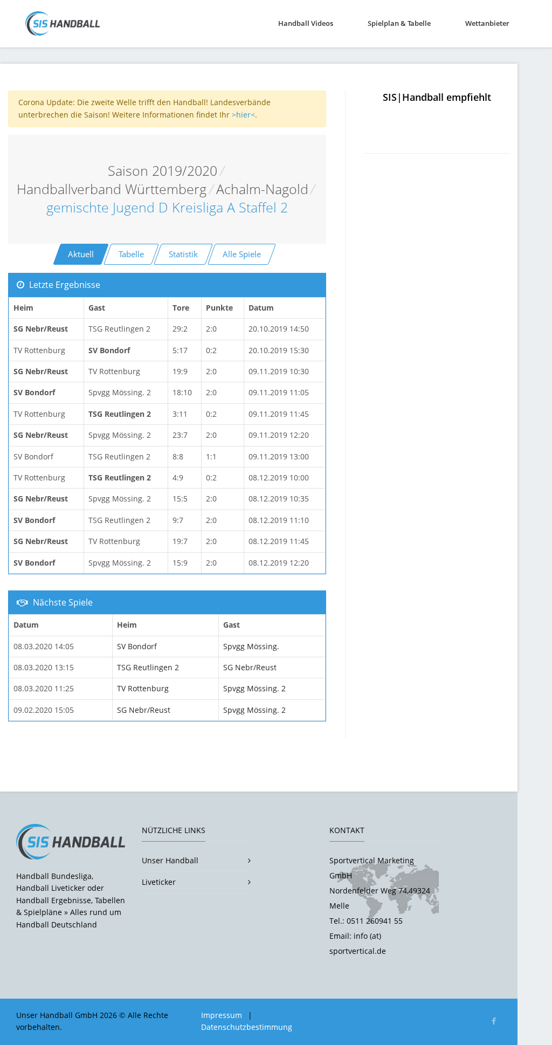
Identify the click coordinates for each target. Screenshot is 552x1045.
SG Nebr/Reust (250, 667)
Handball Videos (305, 23)
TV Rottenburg (143, 688)
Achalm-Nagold (262, 189)
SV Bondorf (137, 646)
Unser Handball (170, 860)
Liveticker (159, 882)
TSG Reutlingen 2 (148, 667)
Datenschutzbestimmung (246, 1027)
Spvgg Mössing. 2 (254, 688)
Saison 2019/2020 (162, 171)
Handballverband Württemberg (111, 189)
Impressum (221, 1015)
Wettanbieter (487, 23)
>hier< (243, 114)
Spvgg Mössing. (251, 646)
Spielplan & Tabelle (399, 23)
